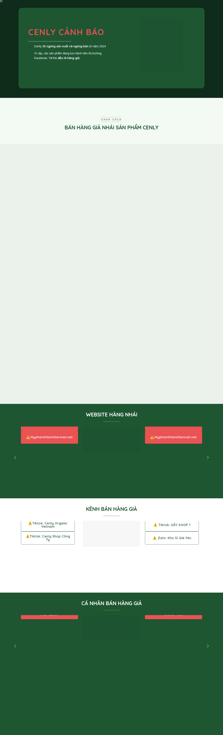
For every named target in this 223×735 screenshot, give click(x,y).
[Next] (207, 457)
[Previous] (15, 457)
